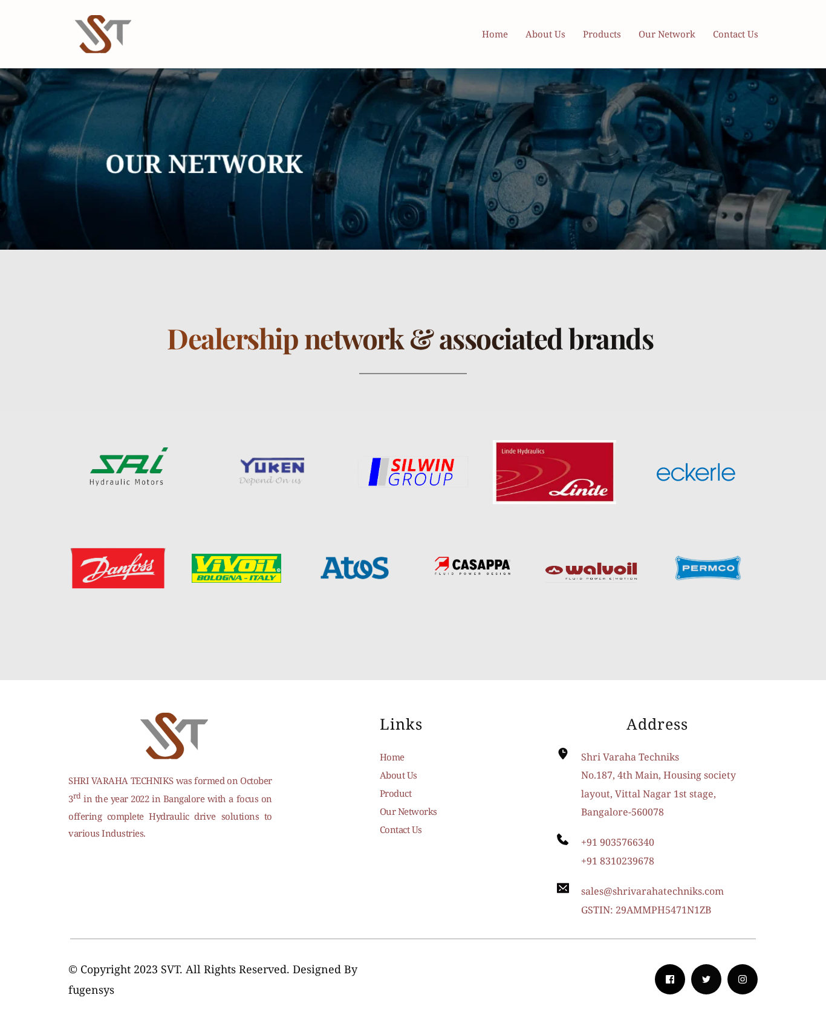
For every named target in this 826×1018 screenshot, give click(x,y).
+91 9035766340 (617, 842)
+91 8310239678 (617, 860)
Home (392, 757)
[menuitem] (497, 34)
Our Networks (408, 811)
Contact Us (401, 829)
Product (396, 793)
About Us (398, 775)
